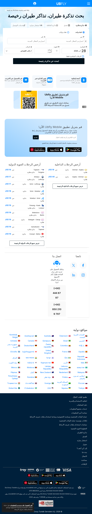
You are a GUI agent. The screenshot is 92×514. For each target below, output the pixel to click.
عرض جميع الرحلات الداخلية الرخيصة (70, 186)
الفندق (85, 436)
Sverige (48, 383)
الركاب (28, 47)
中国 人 (82, 346)
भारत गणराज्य (30, 358)
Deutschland (29, 346)
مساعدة (84, 460)
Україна (64, 388)
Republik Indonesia (81, 358)
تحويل (85, 444)
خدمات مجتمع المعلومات (78, 409)
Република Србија (13, 377)
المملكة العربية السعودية (62, 383)
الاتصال (84, 456)
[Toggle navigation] (87, 3)
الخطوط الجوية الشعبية (79, 429)
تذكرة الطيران (82, 432)
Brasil (65, 341)
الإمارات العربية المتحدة (79, 336)
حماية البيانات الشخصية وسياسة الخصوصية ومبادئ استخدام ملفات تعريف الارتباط (58, 417)
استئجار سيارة (82, 440)
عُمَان (32, 372)
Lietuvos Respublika (63, 367)
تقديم (36, 137)
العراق (15, 358)
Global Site (13, 388)
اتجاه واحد (78, 32)
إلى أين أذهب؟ (82, 448)
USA (49, 388)
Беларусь (47, 341)
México (14, 367)
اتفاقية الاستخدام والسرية (78, 401)
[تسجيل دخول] (33, 3)
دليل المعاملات (82, 405)
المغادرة (82, 47)
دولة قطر (47, 377)
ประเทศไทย (29, 383)
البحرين (82, 341)
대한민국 (30, 363)
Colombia (64, 346)
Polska (65, 377)
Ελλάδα (14, 352)
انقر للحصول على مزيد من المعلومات (21, 505)
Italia (83, 363)
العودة (56, 47)
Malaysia (81, 372)
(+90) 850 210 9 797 (56, 309)
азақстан (81, 367)
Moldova (30, 367)
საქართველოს (28, 352)
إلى (42, 37)
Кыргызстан (46, 363)
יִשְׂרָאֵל (48, 358)
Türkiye (81, 388)
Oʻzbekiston (29, 388)
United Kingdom (47, 351)
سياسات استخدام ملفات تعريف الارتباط (73, 425)
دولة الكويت (13, 363)
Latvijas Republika (47, 367)
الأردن (65, 363)
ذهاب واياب (63, 32)
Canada (31, 341)
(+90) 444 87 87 (57, 293)
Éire (66, 358)
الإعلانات (84, 464)
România (30, 377)
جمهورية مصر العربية (12, 345)
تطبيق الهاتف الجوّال (80, 397)
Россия (81, 383)
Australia (47, 336)
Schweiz (14, 341)
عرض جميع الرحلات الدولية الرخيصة (26, 243)
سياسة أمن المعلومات (79, 413)
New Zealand (45, 372)
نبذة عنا (84, 452)
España (82, 352)
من (81, 37)
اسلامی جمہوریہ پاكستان (79, 377)
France (65, 352)
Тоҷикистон (12, 383)
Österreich (63, 336)
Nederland (63, 372)
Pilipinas (14, 372)
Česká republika (47, 345)
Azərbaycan (29, 336)
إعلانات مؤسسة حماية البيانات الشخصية (73, 421)
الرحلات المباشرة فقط (73, 56)
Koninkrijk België (14, 336)
